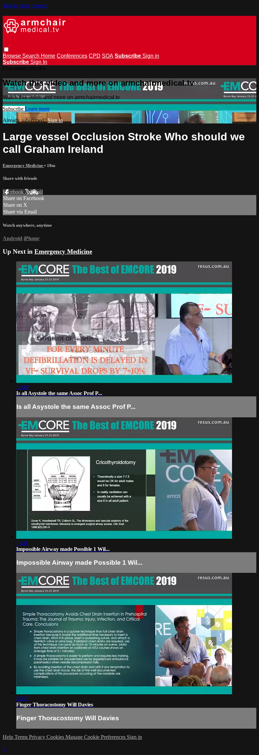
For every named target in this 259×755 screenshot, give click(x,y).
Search (31, 56)
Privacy (38, 737)
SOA (107, 56)
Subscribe (14, 109)
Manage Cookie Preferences (96, 737)
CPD (94, 56)
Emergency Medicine (23, 165)
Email (36, 192)
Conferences (72, 56)
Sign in (150, 56)
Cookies (56, 737)
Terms (22, 737)
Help (9, 737)
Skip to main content (25, 5)
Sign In (38, 62)
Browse (12, 56)
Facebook (14, 192)
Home (48, 56)
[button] (6, 49)
